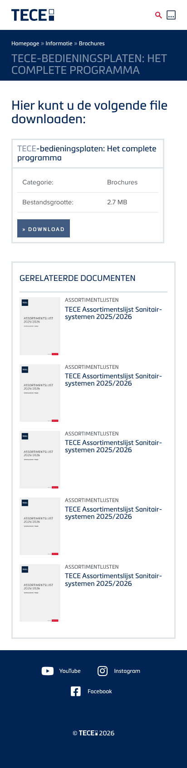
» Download (43, 229)
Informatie (59, 43)
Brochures (92, 43)
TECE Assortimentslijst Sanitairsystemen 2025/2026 (113, 313)
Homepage (25, 43)
